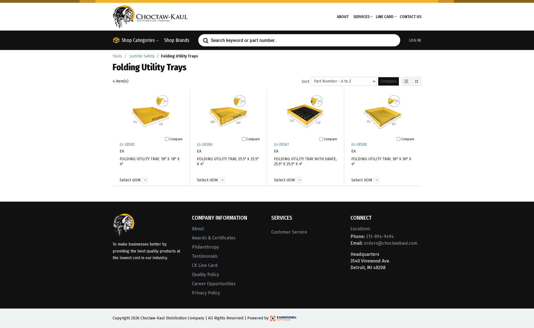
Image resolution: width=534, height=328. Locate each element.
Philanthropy (205, 247)
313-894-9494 (380, 236)
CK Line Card (205, 265)
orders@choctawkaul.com (390, 243)
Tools (117, 56)
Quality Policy (205, 274)
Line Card (385, 16)
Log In (415, 40)
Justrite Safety (142, 56)
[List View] (406, 81)
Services (361, 16)
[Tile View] (416, 81)
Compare (388, 81)
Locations (360, 228)
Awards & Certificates (214, 238)
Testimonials (205, 256)
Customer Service (289, 232)
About (343, 16)
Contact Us (410, 16)
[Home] (150, 16)
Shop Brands (176, 40)
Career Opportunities (214, 283)
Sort (305, 81)
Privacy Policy (206, 293)
